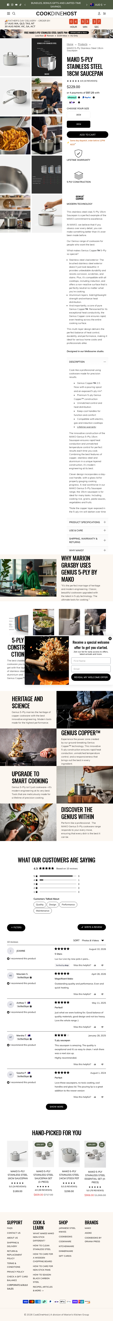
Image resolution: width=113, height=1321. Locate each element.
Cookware (65, 1241)
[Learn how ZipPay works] (72, 102)
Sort (76, 940)
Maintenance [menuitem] (42, 910)
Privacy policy (15, 1271)
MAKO (88, 1228)
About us (12, 1237)
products (82, 44)
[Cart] (104, 13)
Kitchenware (66, 1246)
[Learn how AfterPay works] (72, 97)
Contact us (13, 1233)
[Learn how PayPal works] (87, 97)
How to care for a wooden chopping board (43, 1258)
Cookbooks (65, 1236)
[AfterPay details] (79, 97)
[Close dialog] (110, 638)
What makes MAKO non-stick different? (43, 1237)
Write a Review (95, 928)
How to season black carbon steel (42, 1278)
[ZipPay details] (79, 102)
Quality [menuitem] (40, 904)
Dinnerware (66, 1251)
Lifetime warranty (86, 426)
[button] (87, 81)
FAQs (10, 1228)
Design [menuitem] (52, 904)
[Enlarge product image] (15, 57)
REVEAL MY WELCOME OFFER (91, 677)
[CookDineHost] (56, 13)
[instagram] (12, 4)
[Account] (99, 13)
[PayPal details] (94, 97)
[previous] (25, 4)
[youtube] (16, 4)
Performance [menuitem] (68, 904)
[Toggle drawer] (8, 13)
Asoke (88, 1233)
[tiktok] (20, 4)
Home (70, 44)
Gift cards (65, 1256)
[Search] (13, 13)
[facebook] (8, 4)
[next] (87, 4)
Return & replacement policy (14, 1255)
